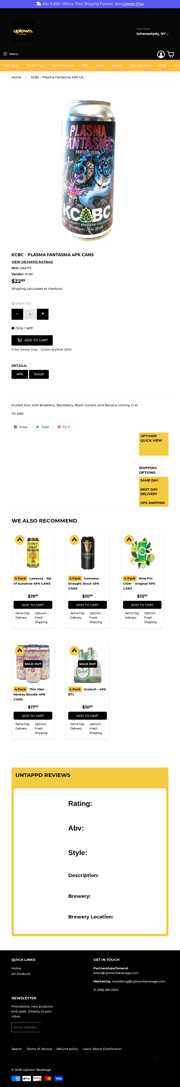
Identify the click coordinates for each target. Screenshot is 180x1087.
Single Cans (35, 65)
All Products (20, 974)
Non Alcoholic (141, 65)
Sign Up (50, 1027)
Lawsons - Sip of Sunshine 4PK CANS (32, 580)
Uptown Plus (133, 4)
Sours (100, 65)
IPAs (84, 65)
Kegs (163, 65)
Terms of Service (39, 1049)
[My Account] (161, 54)
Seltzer (117, 65)
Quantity (21, 303)
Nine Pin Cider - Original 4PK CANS (139, 583)
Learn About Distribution (102, 1049)
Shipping (18, 288)
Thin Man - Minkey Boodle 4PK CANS (30, 694)
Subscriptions (63, 65)
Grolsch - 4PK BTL (87, 691)
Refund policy (67, 1049)
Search (16, 1049)
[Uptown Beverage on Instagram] (163, 1058)
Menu (13, 54)
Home (16, 77)
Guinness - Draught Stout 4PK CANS (84, 583)
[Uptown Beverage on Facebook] (155, 1058)
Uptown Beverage (37, 1070)
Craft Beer (11, 65)
